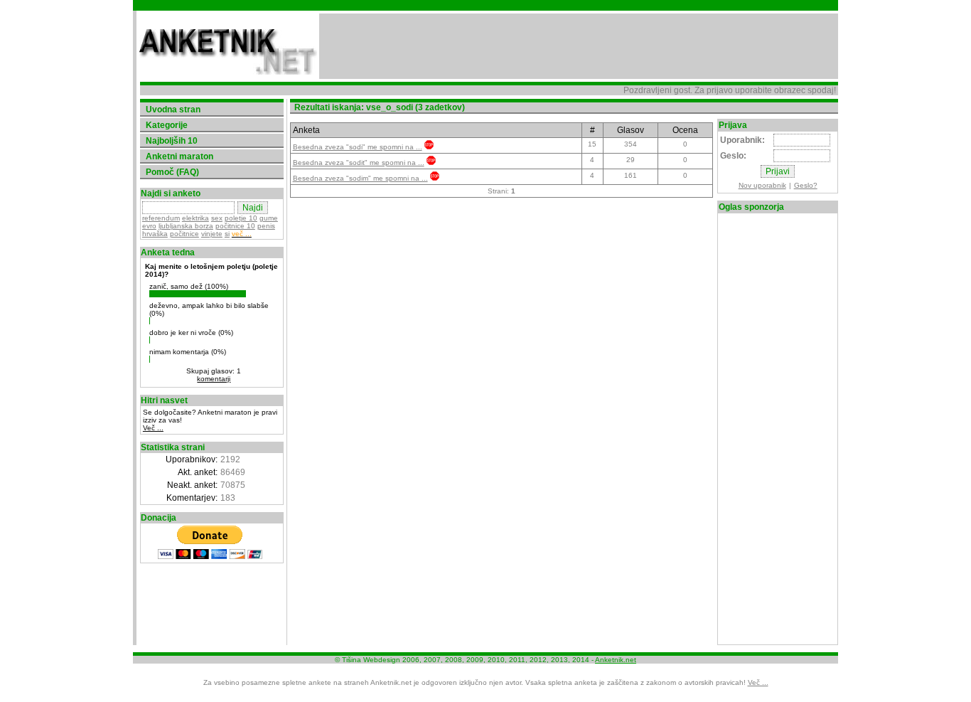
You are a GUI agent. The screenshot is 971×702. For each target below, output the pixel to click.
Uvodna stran (173, 110)
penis (266, 226)
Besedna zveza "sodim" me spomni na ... (360, 178)
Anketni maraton (179, 156)
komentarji (213, 379)
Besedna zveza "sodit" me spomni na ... (358, 162)
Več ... (153, 428)
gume (268, 218)
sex (216, 218)
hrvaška (155, 234)
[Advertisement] (578, 46)
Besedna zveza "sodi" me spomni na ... (357, 147)
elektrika (195, 218)
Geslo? (805, 185)
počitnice (184, 234)
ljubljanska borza (186, 226)
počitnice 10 (235, 226)
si (227, 234)
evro (149, 226)
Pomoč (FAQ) (172, 172)
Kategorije (167, 125)
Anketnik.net (615, 660)
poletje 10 (241, 218)
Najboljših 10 (172, 141)
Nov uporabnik (762, 185)
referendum (161, 218)
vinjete (211, 234)
